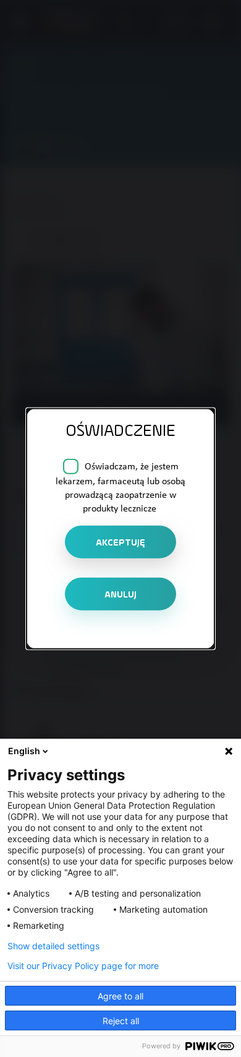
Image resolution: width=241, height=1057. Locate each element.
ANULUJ (120, 594)
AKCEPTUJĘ (120, 542)
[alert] (120, 528)
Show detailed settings (53, 946)
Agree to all (120, 996)
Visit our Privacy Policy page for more (83, 966)
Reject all (121, 1021)
